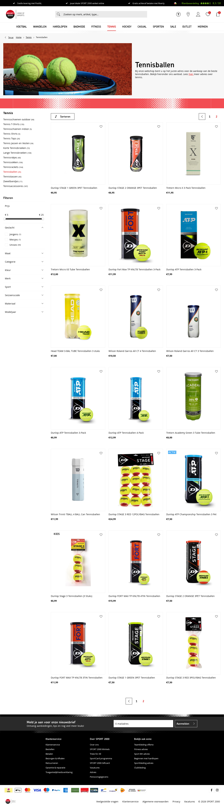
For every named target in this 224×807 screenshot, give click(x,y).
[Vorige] (202, 116)
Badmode (79, 26)
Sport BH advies (142, 753)
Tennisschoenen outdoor (18, 119)
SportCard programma (101, 758)
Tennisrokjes (12, 157)
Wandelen (40, 26)
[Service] (178, 14)
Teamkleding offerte (143, 744)
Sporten (158, 26)
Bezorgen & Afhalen (55, 758)
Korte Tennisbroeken (16, 148)
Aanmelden (183, 723)
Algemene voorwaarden (156, 801)
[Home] (15, 14)
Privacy (176, 801)
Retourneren (52, 763)
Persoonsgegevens (99, 776)
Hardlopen (60, 26)
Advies (93, 772)
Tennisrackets (13, 167)
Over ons (94, 744)
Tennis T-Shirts (13, 124)
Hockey (126, 26)
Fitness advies (141, 749)
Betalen (49, 753)
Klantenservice (53, 744)
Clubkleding (140, 767)
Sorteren (65, 116)
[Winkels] (188, 14)
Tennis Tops (11, 138)
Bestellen (50, 749)
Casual (142, 26)
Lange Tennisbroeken (17, 152)
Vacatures (95, 767)
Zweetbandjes (12, 181)
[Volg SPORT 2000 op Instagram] (217, 790)
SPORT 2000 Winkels (100, 749)
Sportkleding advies (143, 763)
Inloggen (198, 14)
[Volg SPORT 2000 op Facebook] (211, 790)
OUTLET (187, 26)
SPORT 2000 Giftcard (100, 763)
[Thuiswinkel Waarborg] (178, 3)
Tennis (111, 26)
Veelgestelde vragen (107, 801)
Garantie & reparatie (55, 767)
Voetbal (21, 26)
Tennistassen (12, 176)
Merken (203, 26)
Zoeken (58, 14)
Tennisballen (12, 171)
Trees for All (95, 753)
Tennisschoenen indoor (17, 128)
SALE (173, 26)
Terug (10, 37)
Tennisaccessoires (15, 186)
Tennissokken (13, 162)
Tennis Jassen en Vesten (18, 143)
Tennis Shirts (11, 133)
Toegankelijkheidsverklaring (59, 772)
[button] (24, 227)
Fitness (96, 26)
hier (191, 74)
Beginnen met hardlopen (146, 758)
